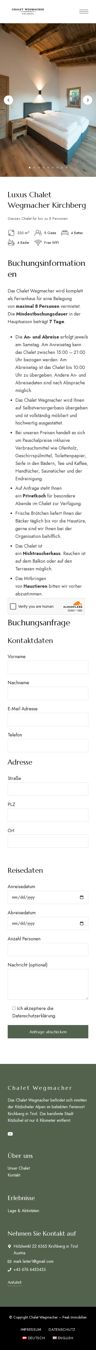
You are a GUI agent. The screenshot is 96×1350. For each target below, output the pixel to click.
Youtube (10, 1134)
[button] (15, 1282)
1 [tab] (29, 167)
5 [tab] (48, 167)
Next (87, 100)
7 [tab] (57, 167)
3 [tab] (39, 167)
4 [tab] (43, 167)
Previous (8, 100)
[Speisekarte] (83, 11)
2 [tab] (34, 167)
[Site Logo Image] (28, 11)
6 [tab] (52, 167)
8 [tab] (62, 167)
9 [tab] (66, 167)
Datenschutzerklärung (33, 1015)
